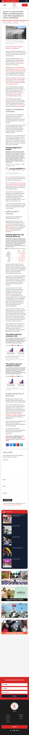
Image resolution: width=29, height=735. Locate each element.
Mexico (8, 720)
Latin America (8, 716)
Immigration (21, 714)
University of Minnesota (12, 48)
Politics (8, 714)
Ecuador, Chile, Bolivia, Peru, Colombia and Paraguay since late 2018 (16, 71)
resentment (19, 104)
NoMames (21, 716)
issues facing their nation (12, 84)
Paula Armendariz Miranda (14, 46)
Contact (21, 718)
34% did (20, 95)
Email (4, 486)
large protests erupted (20, 183)
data (23, 120)
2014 (8, 177)
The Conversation (7, 21)
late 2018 (9, 183)
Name (5, 479)
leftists (16, 88)
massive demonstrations (18, 67)
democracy (8, 230)
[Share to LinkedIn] (14, 445)
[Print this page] (21, 445)
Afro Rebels (8, 722)
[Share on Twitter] (11, 445)
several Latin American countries (15, 184)
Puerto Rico (8, 718)
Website (5, 493)
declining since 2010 (13, 227)
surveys (14, 135)
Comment (5, 459)
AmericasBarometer (17, 61)
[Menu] (5, 5)
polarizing (8, 100)
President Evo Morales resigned (14, 415)
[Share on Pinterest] (18, 445)
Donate (14, 726)
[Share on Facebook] (7, 445)
